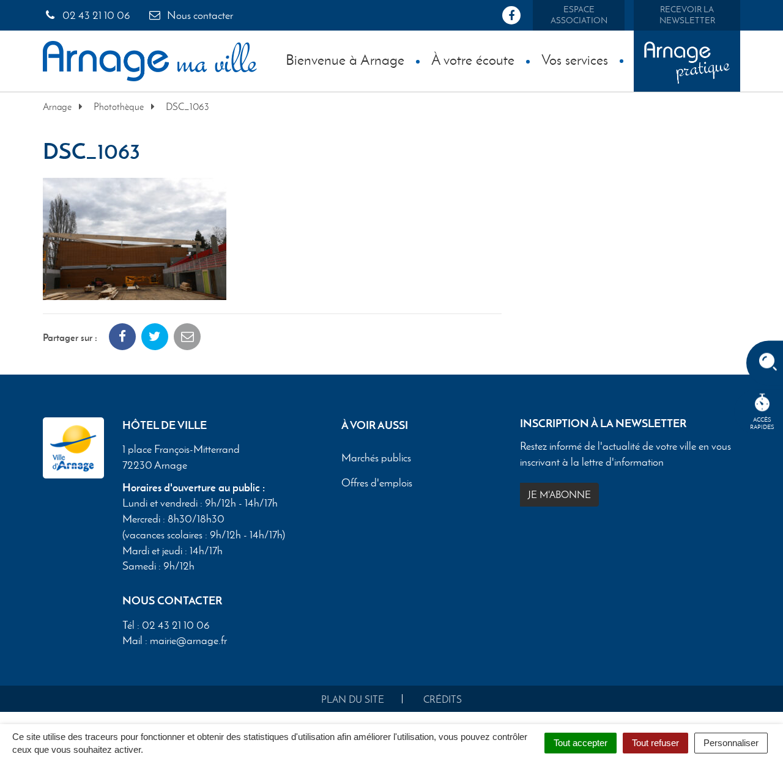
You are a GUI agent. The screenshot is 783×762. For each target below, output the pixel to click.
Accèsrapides (762, 423)
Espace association (579, 15)
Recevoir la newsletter (687, 15)
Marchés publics (376, 458)
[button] (134, 237)
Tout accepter (580, 743)
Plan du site (352, 699)
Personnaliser (731, 743)
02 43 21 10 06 (95, 15)
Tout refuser (655, 743)
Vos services (574, 59)
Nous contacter (199, 15)
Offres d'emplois (376, 483)
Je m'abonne (559, 494)
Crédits (442, 699)
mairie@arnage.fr (188, 640)
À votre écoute (472, 59)
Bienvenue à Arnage (345, 59)
